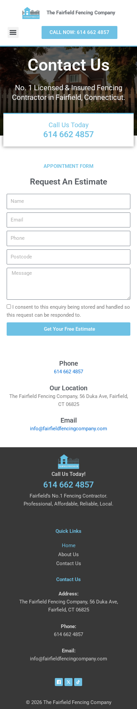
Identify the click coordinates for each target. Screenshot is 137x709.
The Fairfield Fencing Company (81, 13)
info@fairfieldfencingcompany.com (68, 429)
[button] (13, 32)
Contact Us (68, 563)
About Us (68, 554)
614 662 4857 (68, 134)
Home (68, 545)
